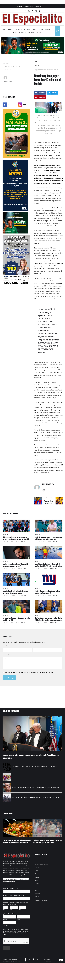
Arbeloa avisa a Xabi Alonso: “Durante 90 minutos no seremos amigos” (15, 565)
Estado (18, 919)
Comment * (6, 655)
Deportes (36, 65)
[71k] (5, 104)
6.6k (24, 104)
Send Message (9, 678)
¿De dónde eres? (8, 914)
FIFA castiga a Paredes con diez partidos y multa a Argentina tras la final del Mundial (16, 538)
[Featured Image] (16, 526)
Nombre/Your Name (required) (12, 888)
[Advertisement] (32, 695)
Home (35, 61)
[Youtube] (32, 11)
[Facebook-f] (25, 11)
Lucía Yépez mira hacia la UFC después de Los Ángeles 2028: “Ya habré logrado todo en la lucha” (48, 566)
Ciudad (5, 919)
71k (9, 104)
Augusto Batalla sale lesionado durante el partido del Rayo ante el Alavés (15, 592)
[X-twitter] (29, 11)
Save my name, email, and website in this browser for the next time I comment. (29, 672)
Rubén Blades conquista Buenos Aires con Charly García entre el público (45, 841)
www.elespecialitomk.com (23, 874)
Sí (5, 935)
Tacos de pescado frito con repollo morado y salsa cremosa (32, 777)
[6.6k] (20, 104)
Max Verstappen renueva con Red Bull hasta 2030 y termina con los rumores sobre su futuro (48, 620)
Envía (6, 947)
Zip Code (5, 925)
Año (20, 909)
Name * (5, 646)
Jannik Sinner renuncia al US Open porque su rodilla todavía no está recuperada (48, 538)
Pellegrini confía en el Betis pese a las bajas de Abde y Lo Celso (16, 619)
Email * (35, 646)
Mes (11, 909)
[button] (2, 45)
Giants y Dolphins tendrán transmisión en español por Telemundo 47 (47, 592)
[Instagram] (36, 11)
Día (4, 909)
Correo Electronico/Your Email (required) (15, 895)
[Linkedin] (40, 11)
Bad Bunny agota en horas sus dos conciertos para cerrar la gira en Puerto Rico (17, 841)
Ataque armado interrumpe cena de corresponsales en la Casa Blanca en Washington (31, 756)
